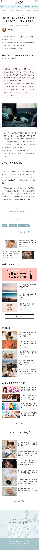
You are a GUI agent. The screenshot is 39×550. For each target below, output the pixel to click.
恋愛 (2, 6)
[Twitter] (21, 232)
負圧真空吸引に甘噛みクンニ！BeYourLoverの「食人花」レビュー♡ (27, 490)
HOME (3, 10)
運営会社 (26, 544)
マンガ (27, 6)
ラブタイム (11, 6)
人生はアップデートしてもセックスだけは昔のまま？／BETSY (27, 305)
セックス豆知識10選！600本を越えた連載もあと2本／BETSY (27, 286)
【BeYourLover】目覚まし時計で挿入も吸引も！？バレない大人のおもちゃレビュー (27, 481)
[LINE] (28, 232)
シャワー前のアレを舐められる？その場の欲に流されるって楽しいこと (27, 343)
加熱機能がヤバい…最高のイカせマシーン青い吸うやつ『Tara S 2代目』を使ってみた (27, 453)
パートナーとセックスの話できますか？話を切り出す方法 (27, 370)
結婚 (19, 6)
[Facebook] (17, 232)
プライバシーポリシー (15, 544)
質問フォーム (12, 45)
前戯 (5, 226)
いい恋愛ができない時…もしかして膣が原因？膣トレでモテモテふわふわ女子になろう (27, 472)
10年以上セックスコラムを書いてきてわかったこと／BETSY (27, 295)
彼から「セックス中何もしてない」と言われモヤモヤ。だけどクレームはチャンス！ (27, 362)
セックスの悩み (20, 10)
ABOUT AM (10, 541)
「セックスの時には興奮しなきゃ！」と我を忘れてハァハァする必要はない (27, 334)
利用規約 (28, 541)
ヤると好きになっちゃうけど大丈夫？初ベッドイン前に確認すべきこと (27, 352)
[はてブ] (25, 232)
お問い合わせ (20, 541)
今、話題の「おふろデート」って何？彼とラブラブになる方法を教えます (28, 444)
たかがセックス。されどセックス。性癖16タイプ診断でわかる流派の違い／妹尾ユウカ (27, 462)
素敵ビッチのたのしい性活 (17, 25)
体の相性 (12, 226)
